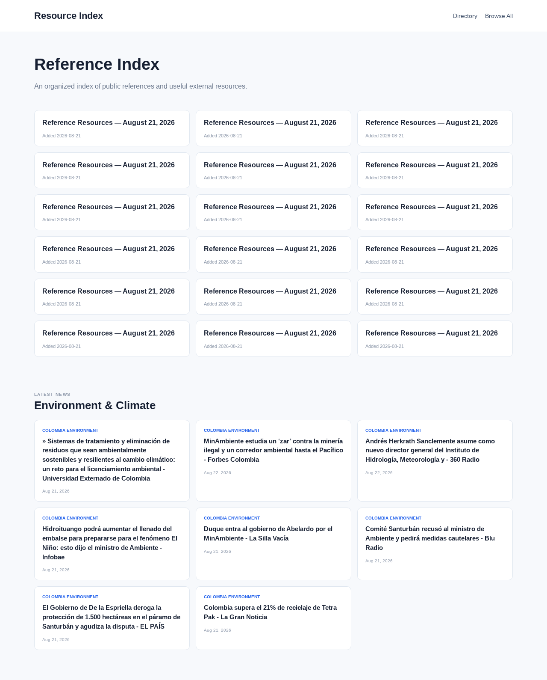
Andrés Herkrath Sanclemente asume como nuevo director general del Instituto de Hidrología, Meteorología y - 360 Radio (430, 450)
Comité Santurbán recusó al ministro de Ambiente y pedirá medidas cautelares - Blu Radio (430, 538)
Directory (465, 15)
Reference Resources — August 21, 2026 (108, 122)
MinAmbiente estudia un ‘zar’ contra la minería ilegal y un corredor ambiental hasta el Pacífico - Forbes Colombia (273, 450)
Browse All (499, 15)
